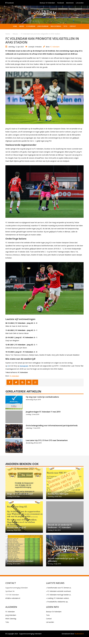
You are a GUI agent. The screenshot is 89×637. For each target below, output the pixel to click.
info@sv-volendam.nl (12, 598)
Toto (65, 26)
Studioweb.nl (79, 634)
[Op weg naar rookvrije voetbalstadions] (14, 402)
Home (15, 26)
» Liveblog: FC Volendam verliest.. (57, 598)
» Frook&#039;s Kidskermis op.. (57, 602)
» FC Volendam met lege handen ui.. (58, 595)
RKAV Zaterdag (56, 26)
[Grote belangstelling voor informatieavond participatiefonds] (14, 431)
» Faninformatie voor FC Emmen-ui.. (58, 588)
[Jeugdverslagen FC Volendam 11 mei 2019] (14, 417)
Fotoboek (60, 3)
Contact (73, 26)
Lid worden (80, 3)
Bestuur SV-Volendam (47, 3)
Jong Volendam (43, 26)
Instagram (24, 366)
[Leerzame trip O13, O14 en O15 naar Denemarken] (14, 446)
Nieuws (21, 26)
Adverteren (70, 3)
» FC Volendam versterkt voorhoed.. (58, 591)
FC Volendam (30, 26)
